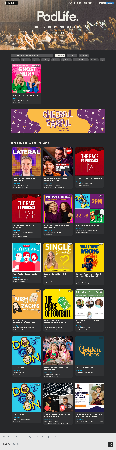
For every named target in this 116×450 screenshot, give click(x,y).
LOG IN (102, 3)
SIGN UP (110, 3)
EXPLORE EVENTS (58, 33)
